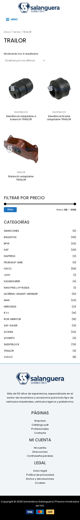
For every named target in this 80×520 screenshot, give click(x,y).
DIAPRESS (9, 256)
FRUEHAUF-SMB (13, 262)
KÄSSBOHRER (12, 281)
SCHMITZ (9, 338)
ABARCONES (11, 230)
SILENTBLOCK (11, 344)
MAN (7, 300)
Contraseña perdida (40, 456)
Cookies (40, 483)
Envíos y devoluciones (40, 478)
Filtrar (10, 209)
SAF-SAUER (10, 325)
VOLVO (8, 357)
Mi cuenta (40, 447)
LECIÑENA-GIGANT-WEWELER (21, 293)
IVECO (7, 268)
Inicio (7, 32)
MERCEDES (10, 306)
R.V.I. (7, 312)
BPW (6, 243)
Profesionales (40, 429)
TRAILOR (9, 350)
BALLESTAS (10, 237)
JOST (7, 275)
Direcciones (40, 451)
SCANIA (8, 331)
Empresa (40, 420)
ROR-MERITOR (12, 319)
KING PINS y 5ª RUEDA (17, 287)
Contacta (40, 433)
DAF (6, 249)
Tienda (16, 32)
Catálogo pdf (40, 424)
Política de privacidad (40, 474)
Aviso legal (40, 470)
